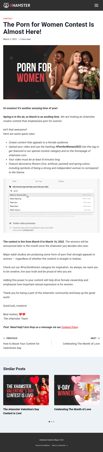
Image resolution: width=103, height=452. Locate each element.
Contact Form (69, 327)
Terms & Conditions (42, 445)
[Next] (94, 397)
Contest (7, 18)
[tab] (49, 421)
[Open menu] (96, 5)
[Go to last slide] (8, 397)
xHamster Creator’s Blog (48, 440)
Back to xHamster (59, 445)
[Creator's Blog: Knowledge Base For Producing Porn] (16, 5)
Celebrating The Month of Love (81, 341)
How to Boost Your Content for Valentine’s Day (21, 343)
